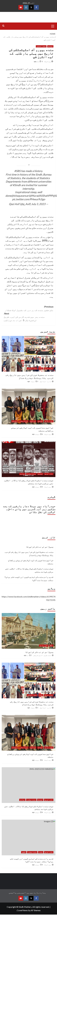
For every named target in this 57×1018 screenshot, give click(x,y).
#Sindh (17, 185)
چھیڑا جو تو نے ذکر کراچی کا (39, 547)
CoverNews (22, 910)
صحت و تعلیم (41, 46)
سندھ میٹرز (23, 421)
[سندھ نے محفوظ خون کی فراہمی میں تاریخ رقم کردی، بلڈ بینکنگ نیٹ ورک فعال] (28, 354)
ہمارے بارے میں (37, 892)
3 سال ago (38, 61)
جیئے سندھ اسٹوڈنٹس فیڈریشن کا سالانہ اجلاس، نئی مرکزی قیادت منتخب (29, 570)
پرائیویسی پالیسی (19, 892)
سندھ (41, 368)
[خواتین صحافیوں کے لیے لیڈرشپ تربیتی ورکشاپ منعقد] (28, 406)
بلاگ (51, 645)
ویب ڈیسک (47, 61)
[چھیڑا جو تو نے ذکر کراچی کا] (28, 631)
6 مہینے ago (37, 434)
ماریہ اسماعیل (45, 381)
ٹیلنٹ (50, 46)
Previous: (29, 308)
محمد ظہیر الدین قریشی (42, 655)
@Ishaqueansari (20, 195)
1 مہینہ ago (32, 381)
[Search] (3, 26)
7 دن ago (28, 655)
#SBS (17, 170)
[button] (52, 25)
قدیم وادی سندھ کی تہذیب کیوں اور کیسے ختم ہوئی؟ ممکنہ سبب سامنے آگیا (29, 578)
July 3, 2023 (38, 204)
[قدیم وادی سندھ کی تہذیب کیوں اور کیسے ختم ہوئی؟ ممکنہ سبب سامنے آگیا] (28, 837)
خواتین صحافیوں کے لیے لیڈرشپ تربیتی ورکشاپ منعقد (30, 562)
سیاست (22, 474)
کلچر (24, 852)
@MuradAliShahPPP (41, 195)
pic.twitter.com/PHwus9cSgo (28, 199)
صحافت (14, 421)
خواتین (33, 421)
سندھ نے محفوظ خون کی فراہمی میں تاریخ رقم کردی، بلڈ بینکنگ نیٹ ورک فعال (29, 553)
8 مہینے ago (37, 487)
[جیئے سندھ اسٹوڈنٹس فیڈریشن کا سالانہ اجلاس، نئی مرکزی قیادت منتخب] (28, 459)
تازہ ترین (49, 368)
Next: (24, 317)
